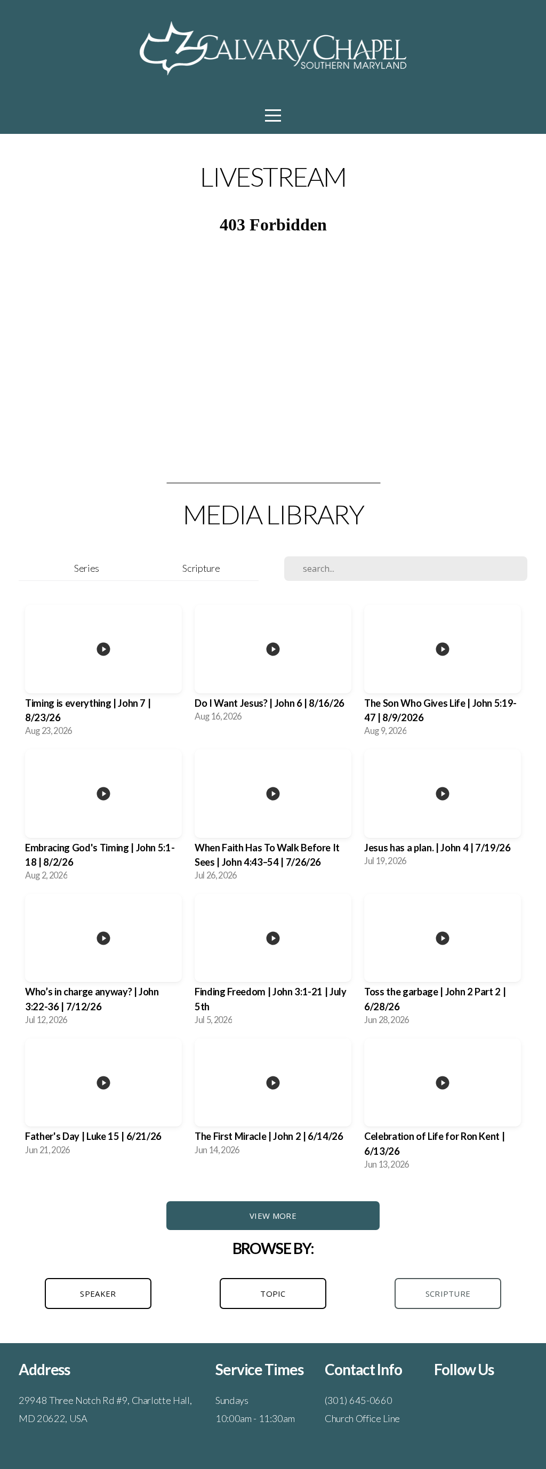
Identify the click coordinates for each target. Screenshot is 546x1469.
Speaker (98, 1293)
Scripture (201, 568)
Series (86, 568)
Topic (273, 1293)
